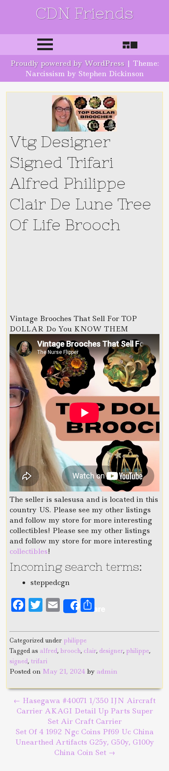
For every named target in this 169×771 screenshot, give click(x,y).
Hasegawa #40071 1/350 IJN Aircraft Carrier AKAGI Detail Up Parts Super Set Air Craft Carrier (84, 711)
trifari (39, 661)
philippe (75, 640)
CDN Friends (84, 13)
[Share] (70, 606)
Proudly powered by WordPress (67, 63)
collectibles (29, 551)
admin (107, 671)
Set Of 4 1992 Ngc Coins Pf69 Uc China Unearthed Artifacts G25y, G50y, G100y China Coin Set (84, 742)
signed (19, 661)
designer (111, 651)
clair (90, 651)
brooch (70, 651)
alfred (48, 651)
